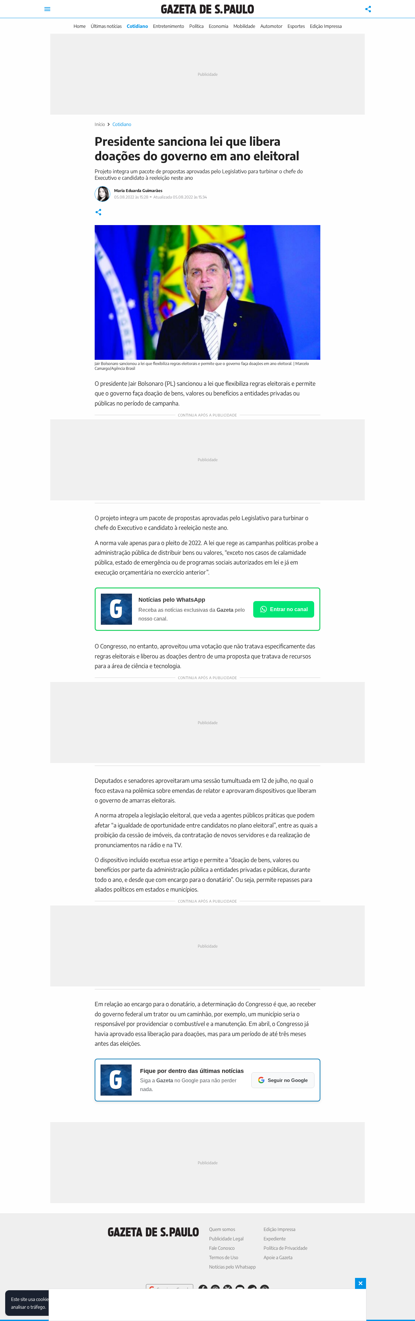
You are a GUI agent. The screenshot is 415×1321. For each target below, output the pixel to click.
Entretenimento (168, 26)
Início (100, 124)
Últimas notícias (106, 26)
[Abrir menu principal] (47, 9)
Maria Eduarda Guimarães (138, 190)
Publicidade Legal (226, 1238)
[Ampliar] (312, 233)
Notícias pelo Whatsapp (232, 1267)
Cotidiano (137, 26)
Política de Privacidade (285, 1248)
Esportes (296, 26)
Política (196, 26)
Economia (218, 26)
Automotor (271, 26)
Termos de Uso (223, 1257)
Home (80, 26)
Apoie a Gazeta (278, 1257)
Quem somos (222, 1229)
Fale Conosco (222, 1248)
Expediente (275, 1238)
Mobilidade (244, 26)
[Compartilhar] (368, 9)
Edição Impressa (326, 26)
